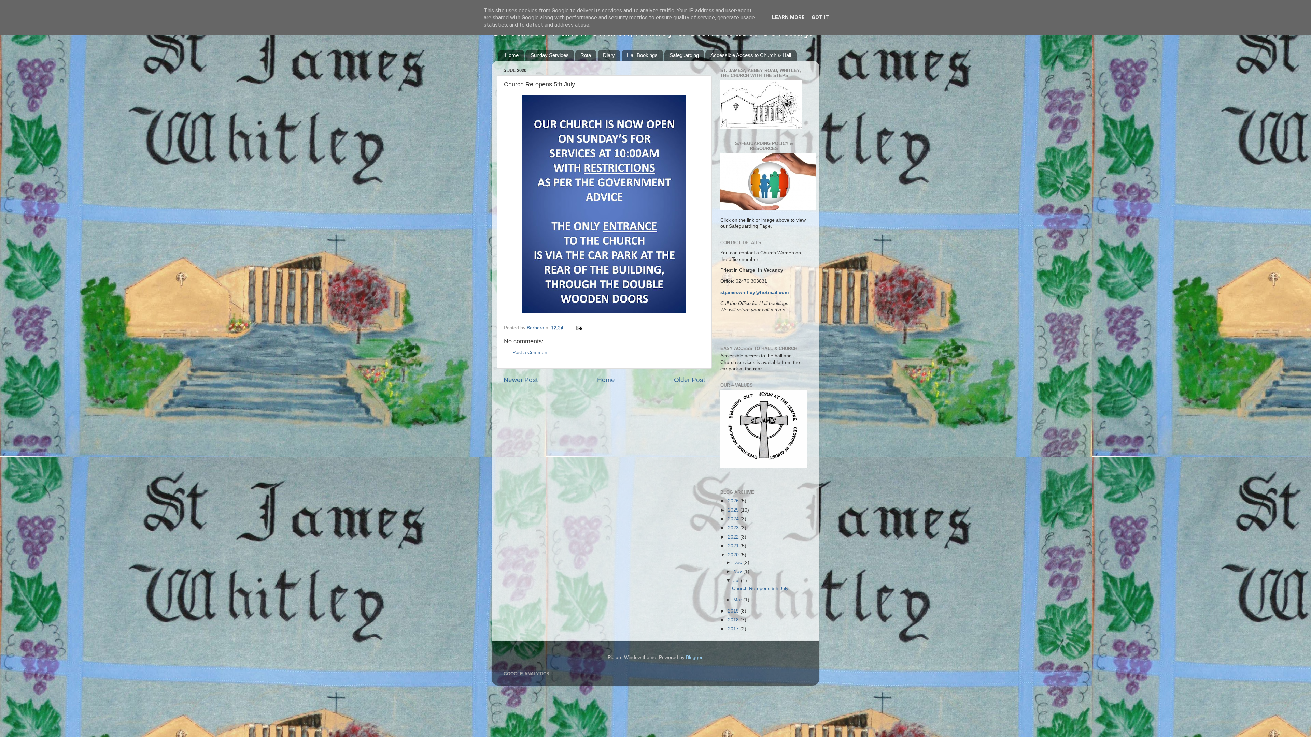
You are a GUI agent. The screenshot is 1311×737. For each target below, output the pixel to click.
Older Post (689, 379)
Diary (609, 55)
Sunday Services (550, 55)
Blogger (694, 657)
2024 (734, 518)
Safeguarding (684, 55)
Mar (738, 599)
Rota (585, 55)
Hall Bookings (642, 55)
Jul (737, 580)
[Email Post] (579, 327)
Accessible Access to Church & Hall (750, 55)
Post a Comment (530, 352)
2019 (734, 611)
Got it (820, 17)
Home (512, 55)
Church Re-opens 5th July (760, 588)
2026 (734, 500)
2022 (734, 537)
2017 (734, 628)
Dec (738, 562)
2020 (734, 554)
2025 (734, 510)
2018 (734, 619)
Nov (738, 571)
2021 (734, 545)
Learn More (788, 17)
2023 (734, 527)
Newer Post (521, 379)
